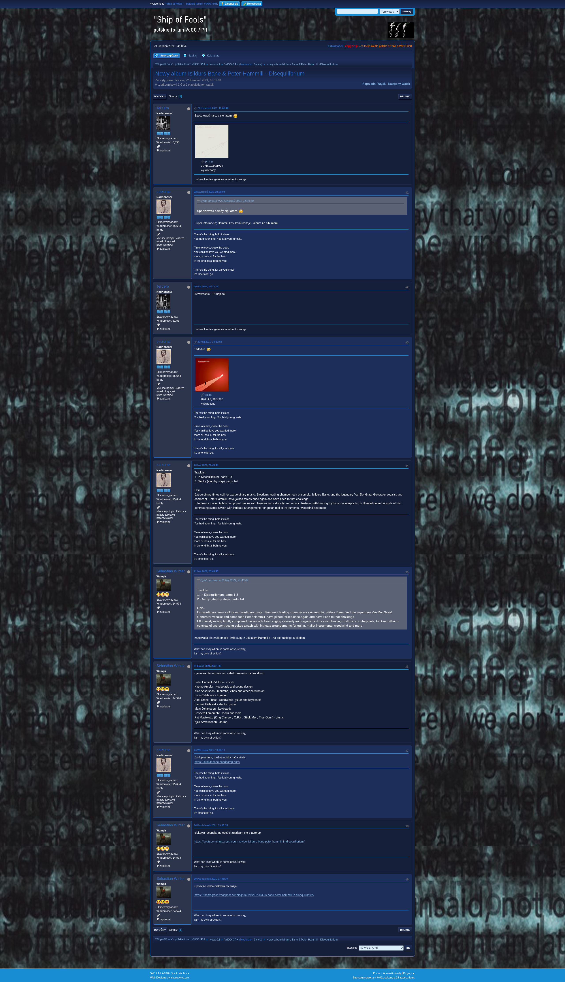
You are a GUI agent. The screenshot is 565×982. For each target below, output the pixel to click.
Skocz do (352, 947)
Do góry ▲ (409, 973)
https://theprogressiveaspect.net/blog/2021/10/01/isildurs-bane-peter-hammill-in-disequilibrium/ (254, 895)
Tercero (162, 108)
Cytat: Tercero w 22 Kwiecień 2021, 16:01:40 (227, 200)
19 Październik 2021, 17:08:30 (211, 878)
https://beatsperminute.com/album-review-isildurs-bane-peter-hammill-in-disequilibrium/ (249, 841)
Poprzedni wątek (374, 83)
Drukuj (405, 96)
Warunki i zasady (392, 973)
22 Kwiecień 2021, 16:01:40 (213, 108)
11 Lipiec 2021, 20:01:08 (207, 666)
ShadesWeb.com (180, 977)
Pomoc (377, 973)
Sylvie (257, 64)
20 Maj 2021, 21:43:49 (206, 465)
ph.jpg (209, 161)
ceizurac (163, 192)
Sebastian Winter (170, 571)
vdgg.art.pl (351, 46)
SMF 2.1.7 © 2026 (160, 973)
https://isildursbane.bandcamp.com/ (217, 761)
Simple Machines (180, 973)
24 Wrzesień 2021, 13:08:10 (209, 750)
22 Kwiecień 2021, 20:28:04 (209, 191)
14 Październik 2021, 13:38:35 (211, 825)
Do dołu (160, 96)
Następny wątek (399, 83)
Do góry (160, 930)
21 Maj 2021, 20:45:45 (206, 571)
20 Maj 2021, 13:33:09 (206, 286)
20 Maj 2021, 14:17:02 (210, 341)
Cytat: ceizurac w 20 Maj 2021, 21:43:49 (224, 580)
